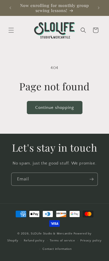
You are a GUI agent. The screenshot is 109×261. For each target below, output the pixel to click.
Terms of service (62, 240)
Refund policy (34, 240)
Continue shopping (54, 107)
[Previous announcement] (10, 8)
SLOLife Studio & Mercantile (52, 233)
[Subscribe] (91, 179)
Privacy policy (91, 240)
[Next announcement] (99, 8)
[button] (11, 30)
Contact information (57, 249)
